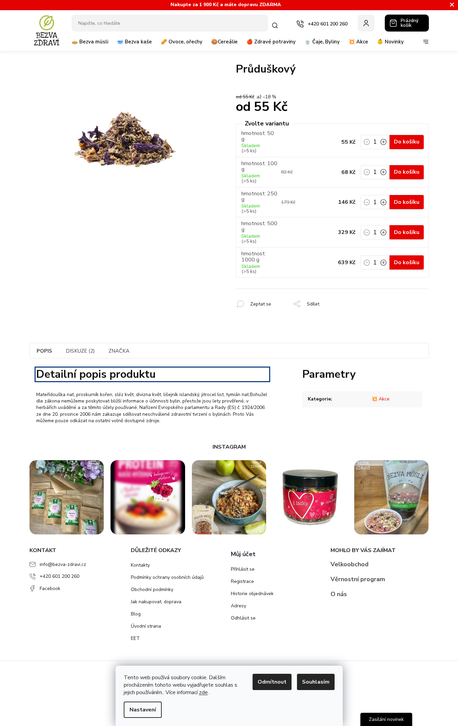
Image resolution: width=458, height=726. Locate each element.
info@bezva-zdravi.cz (63, 564)
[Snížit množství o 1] (367, 144)
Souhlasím (316, 682)
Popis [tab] (44, 351)
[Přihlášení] (366, 23)
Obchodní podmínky (152, 589)
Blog (136, 614)
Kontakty (140, 565)
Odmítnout (272, 682)
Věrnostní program (358, 579)
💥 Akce (381, 399)
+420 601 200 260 (59, 576)
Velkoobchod (350, 564)
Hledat (276, 25)
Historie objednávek (252, 593)
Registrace (242, 581)
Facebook (50, 588)
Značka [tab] (119, 351)
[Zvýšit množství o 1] (383, 144)
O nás (339, 594)
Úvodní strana (146, 626)
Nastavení (143, 709)
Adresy (238, 606)
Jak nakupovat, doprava (156, 602)
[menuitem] (90, 44)
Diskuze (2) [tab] (80, 351)
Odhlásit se (243, 618)
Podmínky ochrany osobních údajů (167, 577)
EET (135, 638)
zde (203, 692)
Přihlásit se (243, 569)
